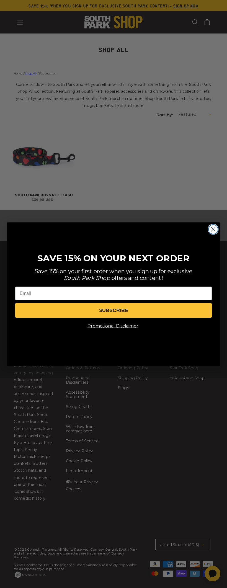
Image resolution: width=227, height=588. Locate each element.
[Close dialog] (213, 229)
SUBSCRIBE (113, 310)
